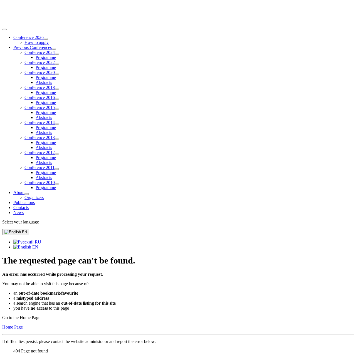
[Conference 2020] (57, 74)
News (18, 212)
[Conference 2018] (57, 89)
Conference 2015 (39, 107)
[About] (26, 194)
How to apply (36, 42)
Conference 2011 (39, 167)
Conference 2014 (39, 122)
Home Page (12, 327)
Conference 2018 (39, 87)
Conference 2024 (39, 52)
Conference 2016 (39, 97)
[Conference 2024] (57, 54)
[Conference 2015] (57, 109)
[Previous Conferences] (54, 49)
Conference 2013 (39, 137)
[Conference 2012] (57, 154)
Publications (24, 202)
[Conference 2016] (57, 99)
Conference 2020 (39, 72)
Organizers (34, 197)
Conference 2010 (39, 182)
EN (24, 232)
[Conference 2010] (57, 184)
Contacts (21, 207)
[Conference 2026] (46, 39)
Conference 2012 (39, 152)
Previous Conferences (32, 47)
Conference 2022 (39, 62)
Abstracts (44, 82)
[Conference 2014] (57, 124)
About (18, 192)
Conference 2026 (28, 37)
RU (37, 242)
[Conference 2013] (57, 139)
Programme (46, 57)
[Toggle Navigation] (4, 29)
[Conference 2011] (57, 169)
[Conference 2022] (57, 64)
